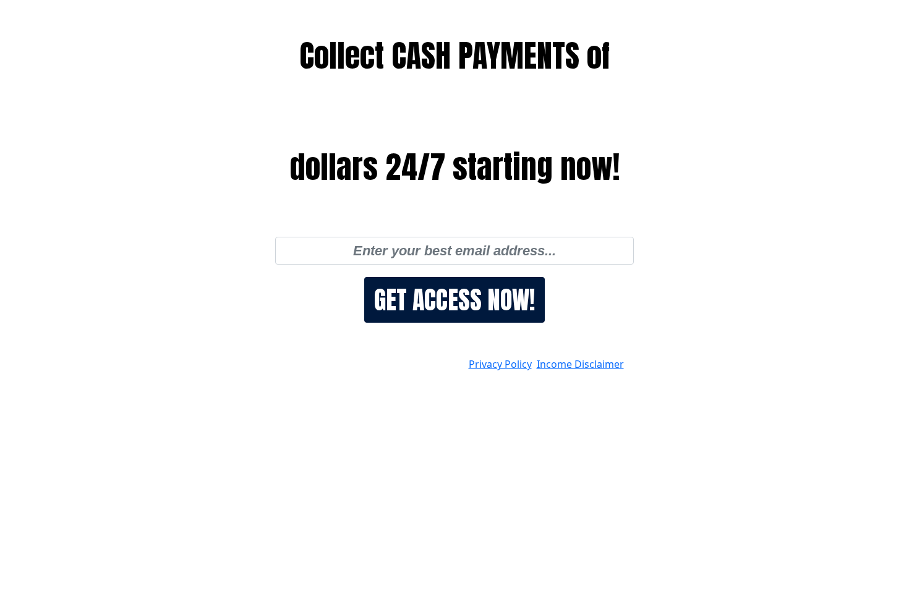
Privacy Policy (500, 364)
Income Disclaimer (580, 364)
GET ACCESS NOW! (454, 299)
